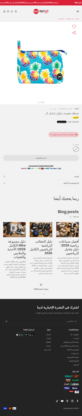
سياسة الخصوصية (73, 357)
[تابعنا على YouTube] (62, 401)
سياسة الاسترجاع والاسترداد (69, 346)
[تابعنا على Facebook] (77, 401)
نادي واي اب (75, 353)
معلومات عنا (74, 334)
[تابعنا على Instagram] (72, 401)
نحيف (72, 19)
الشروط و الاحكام (73, 350)
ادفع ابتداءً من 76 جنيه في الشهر (63, 134)
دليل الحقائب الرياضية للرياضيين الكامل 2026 (41, 247)
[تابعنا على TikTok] (57, 401)
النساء (49, 338)
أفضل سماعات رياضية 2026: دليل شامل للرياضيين (69, 247)
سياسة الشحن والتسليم (71, 342)
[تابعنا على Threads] (67, 401)
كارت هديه (47, 350)
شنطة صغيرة (61, 19)
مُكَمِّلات (68, 19)
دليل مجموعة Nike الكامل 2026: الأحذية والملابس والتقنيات (16, 249)
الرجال (48, 334)
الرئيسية (77, 19)
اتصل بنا (76, 338)
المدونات (76, 365)
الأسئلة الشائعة (74, 361)
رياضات (48, 346)
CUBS (76, 109)
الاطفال (48, 342)
